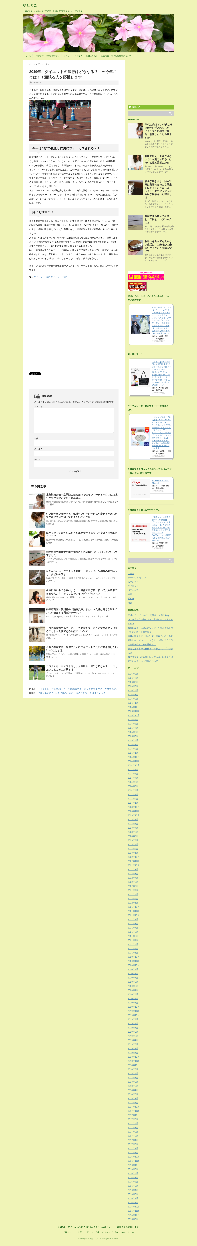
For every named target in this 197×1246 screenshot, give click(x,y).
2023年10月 (133, 815)
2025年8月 (133, 723)
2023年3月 (133, 844)
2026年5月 (133, 686)
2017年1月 (133, 1152)
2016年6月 (133, 1181)
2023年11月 (133, 811)
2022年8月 (133, 873)
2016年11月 (133, 1161)
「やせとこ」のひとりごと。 (47, 56)
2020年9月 (133, 969)
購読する (135, 107)
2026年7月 (133, 678)
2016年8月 (133, 1173)
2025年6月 (133, 732)
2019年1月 (133, 1052)
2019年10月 (133, 1015)
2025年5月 (133, 736)
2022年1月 (133, 902)
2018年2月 (133, 1098)
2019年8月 (133, 1023)
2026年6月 (133, 682)
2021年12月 (133, 907)
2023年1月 (133, 853)
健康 (130, 594)
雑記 (48, 277)
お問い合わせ (92, 56)
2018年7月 (133, 1077)
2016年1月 (133, 1202)
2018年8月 (133, 1073)
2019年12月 (133, 1007)
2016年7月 (133, 1177)
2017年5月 (133, 1136)
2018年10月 (133, 1065)
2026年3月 (133, 694)
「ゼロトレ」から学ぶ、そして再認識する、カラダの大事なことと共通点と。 (78, 689)
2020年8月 (133, 973)
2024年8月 (133, 773)
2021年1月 (133, 952)
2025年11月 (133, 711)
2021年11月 (133, 911)
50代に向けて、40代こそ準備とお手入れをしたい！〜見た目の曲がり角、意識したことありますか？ (158, 131)
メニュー (67, 56)
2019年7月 (133, 1027)
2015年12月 (133, 1206)
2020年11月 (133, 961)
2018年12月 (133, 1057)
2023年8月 (133, 823)
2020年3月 (133, 994)
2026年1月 (133, 703)
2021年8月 (133, 923)
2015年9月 (133, 1219)
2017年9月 (133, 1119)
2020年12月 (133, 957)
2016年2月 (133, 1198)
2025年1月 (133, 753)
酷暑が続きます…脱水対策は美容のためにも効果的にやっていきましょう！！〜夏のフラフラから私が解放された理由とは (150, 640)
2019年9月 (133, 1019)
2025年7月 (133, 728)
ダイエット (39, 277)
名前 (37, 438)
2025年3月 (133, 744)
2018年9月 (133, 1069)
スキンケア (133, 582)
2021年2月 (133, 948)
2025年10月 (133, 715)
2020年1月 (133, 1002)
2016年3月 (133, 1194)
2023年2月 (133, 848)
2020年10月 (133, 965)
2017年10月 (133, 1115)
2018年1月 (133, 1102)
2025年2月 (133, 748)
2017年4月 (133, 1140)
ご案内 (131, 573)
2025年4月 (133, 740)
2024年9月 (133, 769)
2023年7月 (133, 828)
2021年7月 (133, 927)
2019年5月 (133, 1036)
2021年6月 (133, 932)
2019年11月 (133, 1011)
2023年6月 (133, 832)
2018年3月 (133, 1094)
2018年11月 (133, 1061)
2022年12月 (133, 857)
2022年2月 (133, 898)
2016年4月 (133, 1190)
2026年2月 (133, 698)
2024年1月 (133, 803)
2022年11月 (133, 861)
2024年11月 (133, 761)
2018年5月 (133, 1086)
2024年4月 (133, 790)
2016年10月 (133, 1165)
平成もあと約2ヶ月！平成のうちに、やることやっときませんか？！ (73, 693)
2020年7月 (133, 977)
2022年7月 (133, 878)
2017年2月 (133, 1148)
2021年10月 (133, 915)
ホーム (28, 56)
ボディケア (133, 590)
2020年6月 (133, 982)
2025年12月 (133, 707)
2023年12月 (133, 807)
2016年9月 (133, 1169)
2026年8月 (133, 674)
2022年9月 (133, 869)
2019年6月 (133, 1032)
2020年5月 (133, 986)
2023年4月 (133, 840)
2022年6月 (133, 882)
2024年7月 (133, 778)
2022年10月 (133, 865)
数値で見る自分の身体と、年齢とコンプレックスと (158, 219)
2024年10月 (133, 765)
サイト (37, 459)
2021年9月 (133, 919)
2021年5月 (133, 936)
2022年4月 (133, 890)
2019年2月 (133, 1048)
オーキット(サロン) (137, 577)
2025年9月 (133, 719)
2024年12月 (133, 757)
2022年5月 (133, 886)
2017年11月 (133, 1111)
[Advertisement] (52, 304)
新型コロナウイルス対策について (116, 56)
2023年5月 (133, 836)
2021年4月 (133, 940)
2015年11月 (133, 1211)
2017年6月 (133, 1131)
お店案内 (78, 56)
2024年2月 (133, 798)
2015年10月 (133, 1215)
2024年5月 (133, 786)
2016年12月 (133, 1156)
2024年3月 (133, 794)
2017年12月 (133, 1107)
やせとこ (30, 5)
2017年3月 (133, 1144)
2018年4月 (133, 1090)
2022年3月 (133, 894)
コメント (38, 406)
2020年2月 (133, 998)
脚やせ (131, 598)
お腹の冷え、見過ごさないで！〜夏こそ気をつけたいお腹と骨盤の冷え (158, 159)
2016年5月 (133, 1186)
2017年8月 (133, 1123)
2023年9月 (133, 819)
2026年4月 (133, 690)
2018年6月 (133, 1082)
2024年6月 (133, 782)
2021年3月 (133, 944)
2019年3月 (133, 1044)
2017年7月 (133, 1127)
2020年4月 (133, 990)
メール (38, 449)
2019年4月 (133, 1040)
